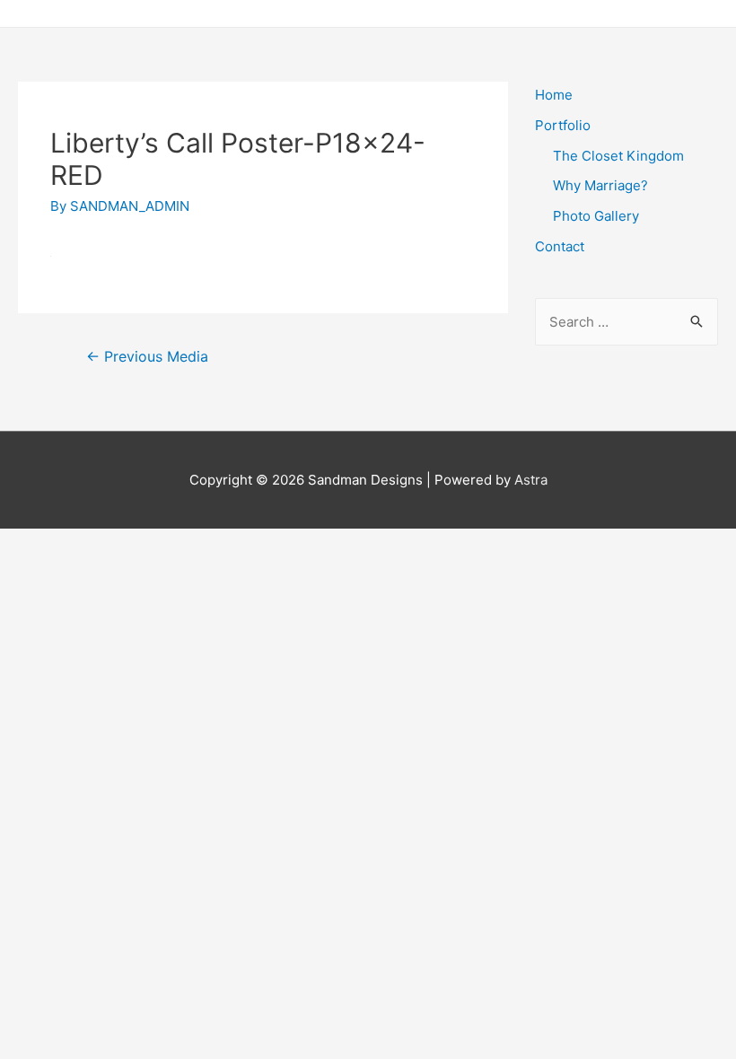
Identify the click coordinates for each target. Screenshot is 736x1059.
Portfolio (563, 125)
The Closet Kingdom (618, 155)
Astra (531, 479)
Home (554, 94)
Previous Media (147, 356)
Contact (559, 246)
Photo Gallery (596, 215)
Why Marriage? (600, 185)
